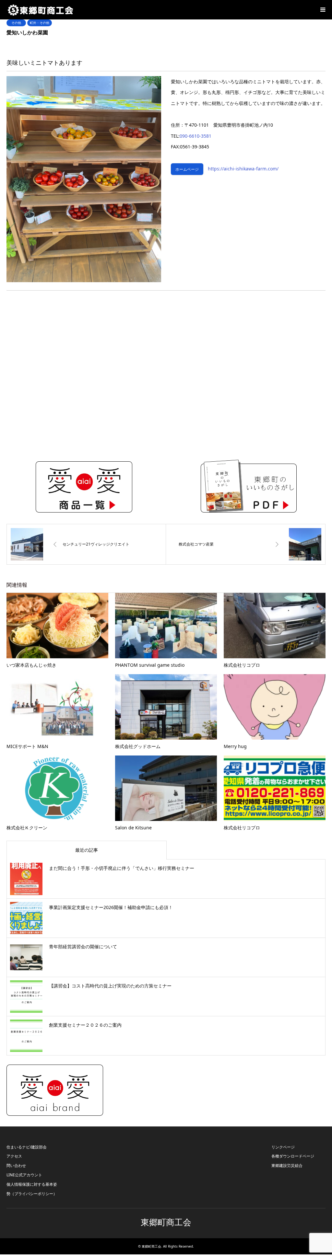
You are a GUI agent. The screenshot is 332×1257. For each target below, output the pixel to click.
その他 (16, 22)
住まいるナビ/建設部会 (26, 1147)
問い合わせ (16, 1165)
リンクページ (283, 1147)
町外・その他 (39, 22)
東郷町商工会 (166, 1222)
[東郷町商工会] (40, 9)
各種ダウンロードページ (292, 1156)
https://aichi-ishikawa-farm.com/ (241, 169)
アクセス (14, 1156)
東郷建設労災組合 (286, 1165)
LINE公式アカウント (24, 1175)
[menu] (322, 9)
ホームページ (187, 169)
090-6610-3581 (195, 136)
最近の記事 (86, 850)
